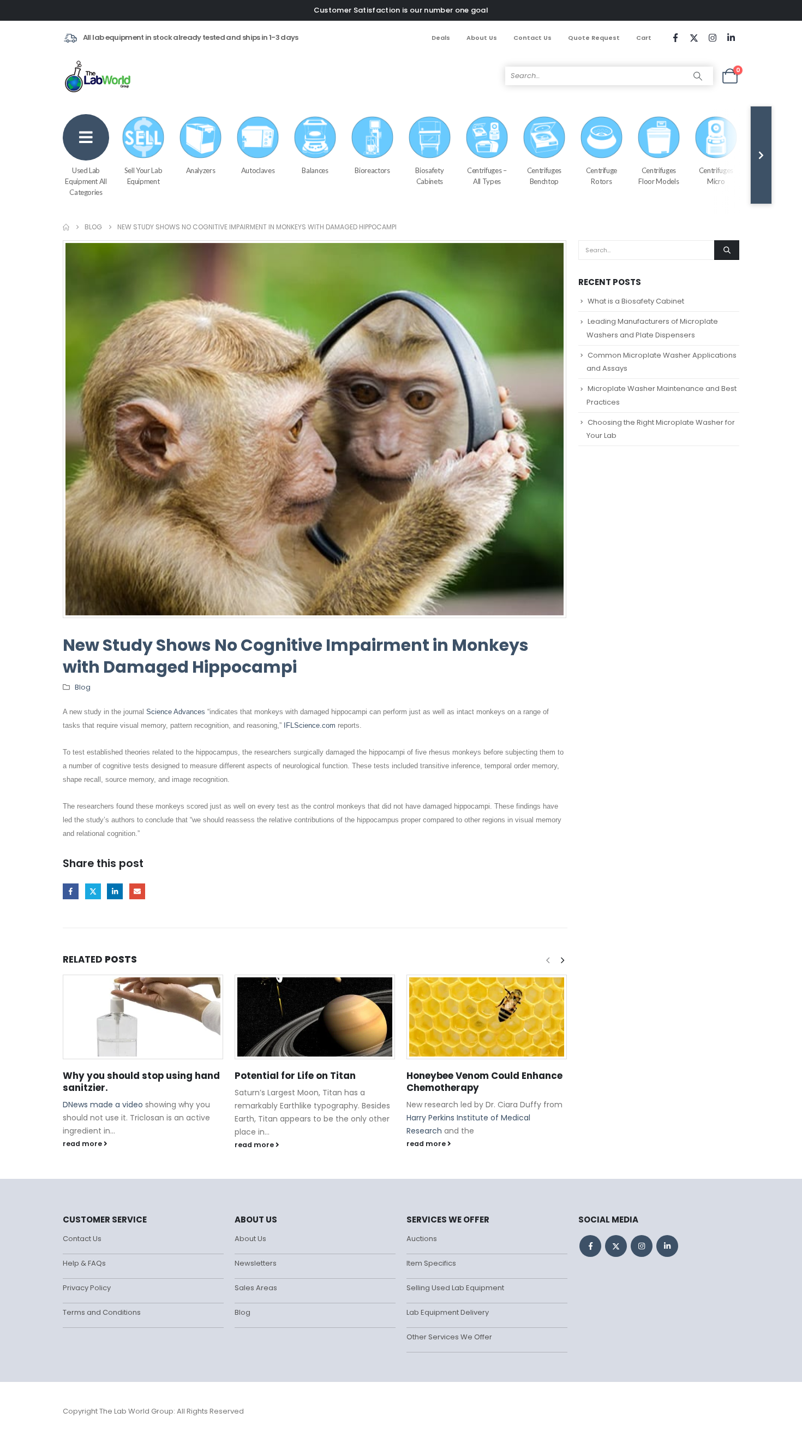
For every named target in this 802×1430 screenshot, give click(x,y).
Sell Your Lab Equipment (143, 176)
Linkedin (667, 1246)
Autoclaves (258, 170)
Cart (643, 37)
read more (83, 1143)
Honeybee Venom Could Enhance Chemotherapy (484, 1081)
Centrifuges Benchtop (544, 176)
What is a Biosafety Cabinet (636, 301)
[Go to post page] (143, 1017)
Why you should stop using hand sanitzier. (141, 1081)
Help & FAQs (84, 1263)
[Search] (698, 76)
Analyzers (201, 170)
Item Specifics (431, 1263)
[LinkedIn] (731, 37)
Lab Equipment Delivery (447, 1312)
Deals (441, 37)
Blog (83, 687)
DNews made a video (103, 1104)
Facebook (71, 891)
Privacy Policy (87, 1288)
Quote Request (594, 37)
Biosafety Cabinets (429, 176)
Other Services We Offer (449, 1337)
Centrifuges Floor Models (658, 176)
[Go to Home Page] (66, 227)
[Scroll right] (761, 155)
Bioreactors (372, 170)
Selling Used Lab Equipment (455, 1288)
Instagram (642, 1246)
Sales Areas (256, 1288)
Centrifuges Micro (716, 176)
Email (137, 891)
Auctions (421, 1238)
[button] (562, 960)
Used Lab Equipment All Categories (85, 181)
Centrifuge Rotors (602, 176)
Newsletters (256, 1263)
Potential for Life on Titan (295, 1075)
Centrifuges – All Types (486, 176)
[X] (694, 37)
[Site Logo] (98, 76)
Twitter (93, 891)
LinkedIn (115, 891)
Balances (315, 170)
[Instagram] (712, 37)
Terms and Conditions (102, 1312)
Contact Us (532, 37)
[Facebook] (675, 37)
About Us (481, 37)
